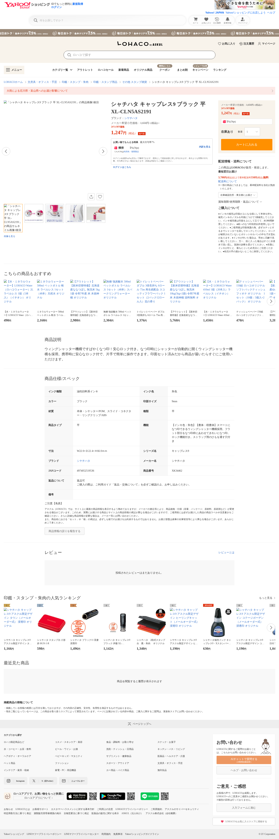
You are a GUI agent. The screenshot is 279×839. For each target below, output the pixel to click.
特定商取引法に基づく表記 (17, 813)
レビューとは (226, 552)
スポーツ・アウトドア (117, 763)
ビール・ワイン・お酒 (66, 749)
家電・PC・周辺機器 (65, 770)
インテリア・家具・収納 (16, 770)
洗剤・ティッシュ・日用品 (120, 749)
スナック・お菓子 (167, 742)
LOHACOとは (23, 809)
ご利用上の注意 (105, 809)
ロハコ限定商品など (14, 742)
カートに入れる (246, 144)
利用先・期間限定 (131, 152)
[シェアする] (91, 196)
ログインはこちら (122, 167)
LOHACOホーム (13, 82)
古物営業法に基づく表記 (76, 813)
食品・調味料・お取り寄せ (120, 742)
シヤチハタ (131, 118)
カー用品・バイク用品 (117, 770)
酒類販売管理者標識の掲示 (47, 813)
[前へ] (6, 151)
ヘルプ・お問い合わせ (244, 770)
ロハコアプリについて (37, 797)
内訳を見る (204, 146)
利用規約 (106, 834)
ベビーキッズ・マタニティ (68, 756)
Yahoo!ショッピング (14, 834)
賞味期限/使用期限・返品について (238, 201)
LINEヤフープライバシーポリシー (44, 834)
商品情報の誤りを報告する (64, 531)
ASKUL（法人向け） (132, 813)
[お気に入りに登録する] (100, 196)
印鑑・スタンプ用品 (105, 82)
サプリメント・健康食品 (118, 756)
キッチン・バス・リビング (171, 749)
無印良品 (162, 770)
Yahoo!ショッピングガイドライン (142, 834)
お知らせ (8, 809)
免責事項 (117, 834)
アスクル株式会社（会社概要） (161, 813)
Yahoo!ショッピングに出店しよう (245, 12)
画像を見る (9, 236)
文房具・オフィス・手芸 (42, 82)
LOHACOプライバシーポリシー (132, 809)
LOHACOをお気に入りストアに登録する (246, 821)
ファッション (62, 763)
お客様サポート (40, 809)
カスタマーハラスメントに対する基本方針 (72, 809)
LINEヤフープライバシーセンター (81, 834)
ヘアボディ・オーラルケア (17, 756)
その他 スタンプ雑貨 (134, 82)
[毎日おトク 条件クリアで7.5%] (139, 33)
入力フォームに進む (244, 807)
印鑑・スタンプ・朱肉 (75, 82)
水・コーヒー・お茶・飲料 (17, 749)
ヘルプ (271, 12)
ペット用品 (9, 763)
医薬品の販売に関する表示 (105, 813)
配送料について (227, 181)
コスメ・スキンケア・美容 (68, 742)
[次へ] (103, 151)
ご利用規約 (156, 809)
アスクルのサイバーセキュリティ (182, 809)
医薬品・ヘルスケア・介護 (171, 756)
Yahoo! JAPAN (214, 12)
